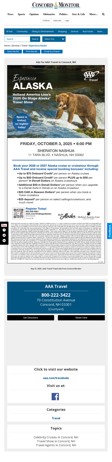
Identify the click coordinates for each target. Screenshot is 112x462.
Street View (81, 317)
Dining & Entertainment (43, 31)
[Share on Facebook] (4, 230)
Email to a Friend (52, 51)
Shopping (62, 31)
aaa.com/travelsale (56, 378)
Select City (49, 39)
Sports (21, 14)
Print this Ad (31, 51)
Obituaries (49, 14)
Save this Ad (13, 51)
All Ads (9, 31)
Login (67, 21)
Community (22, 31)
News (10, 14)
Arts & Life (78, 14)
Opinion (34, 14)
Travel (24, 45)
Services (74, 31)
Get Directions (30, 317)
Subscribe (57, 21)
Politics (63, 14)
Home (7, 45)
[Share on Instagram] (4, 240)
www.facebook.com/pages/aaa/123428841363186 (55, 396)
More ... (100, 31)
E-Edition (46, 21)
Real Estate (88, 31)
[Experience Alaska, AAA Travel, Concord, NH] (56, 164)
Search (35, 39)
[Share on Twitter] (4, 235)
